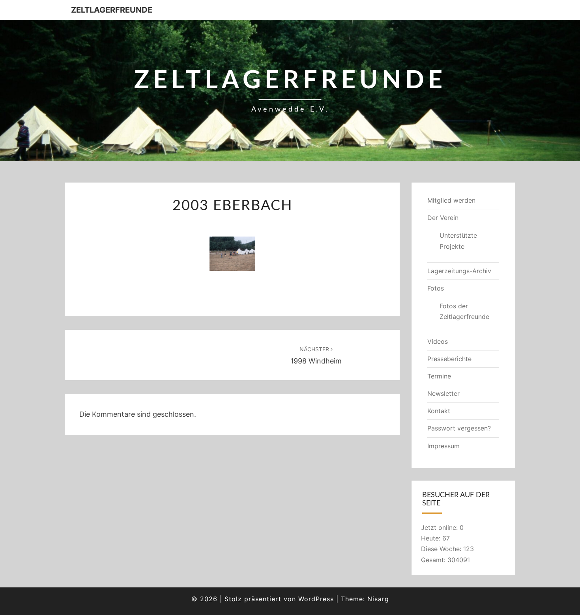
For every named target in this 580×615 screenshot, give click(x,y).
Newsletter (443, 393)
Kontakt (438, 411)
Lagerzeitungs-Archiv (459, 271)
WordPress (316, 599)
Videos (437, 341)
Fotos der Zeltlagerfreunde (464, 311)
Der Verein (442, 218)
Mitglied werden (451, 200)
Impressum (443, 446)
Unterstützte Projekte (458, 240)
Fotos (435, 288)
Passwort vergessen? (459, 428)
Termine (439, 376)
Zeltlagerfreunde (111, 10)
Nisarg (378, 599)
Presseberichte (449, 359)
